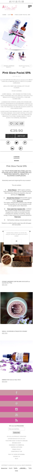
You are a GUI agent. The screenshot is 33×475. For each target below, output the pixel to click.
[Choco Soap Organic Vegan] (16, 258)
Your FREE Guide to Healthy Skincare (17, 440)
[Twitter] (16, 398)
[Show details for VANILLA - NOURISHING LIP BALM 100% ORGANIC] (16, 308)
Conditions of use (16, 451)
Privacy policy (16, 449)
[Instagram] (16, 409)
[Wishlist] (13, 1)
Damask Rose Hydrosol (13, 198)
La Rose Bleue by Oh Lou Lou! (16, 438)
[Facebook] (16, 392)
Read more (22, 194)
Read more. (17, 217)
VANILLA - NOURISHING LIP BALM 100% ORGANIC (14, 331)
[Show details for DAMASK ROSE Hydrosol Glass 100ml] (16, 356)
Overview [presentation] (16, 156)
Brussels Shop (16, 443)
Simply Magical (12, 190)
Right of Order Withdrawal (16, 454)
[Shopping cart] (10, 1)
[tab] (16, 156)
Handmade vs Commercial (16, 445)
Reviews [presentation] (16, 160)
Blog (16, 458)
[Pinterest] (16, 403)
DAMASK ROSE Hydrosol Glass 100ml (11, 379)
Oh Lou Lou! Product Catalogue (16, 436)
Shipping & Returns (16, 447)
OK (16, 241)
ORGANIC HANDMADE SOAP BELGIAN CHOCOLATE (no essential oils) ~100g (16, 282)
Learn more (16, 244)
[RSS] (16, 420)
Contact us (16, 456)
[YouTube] (16, 415)
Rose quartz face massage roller (16, 209)
